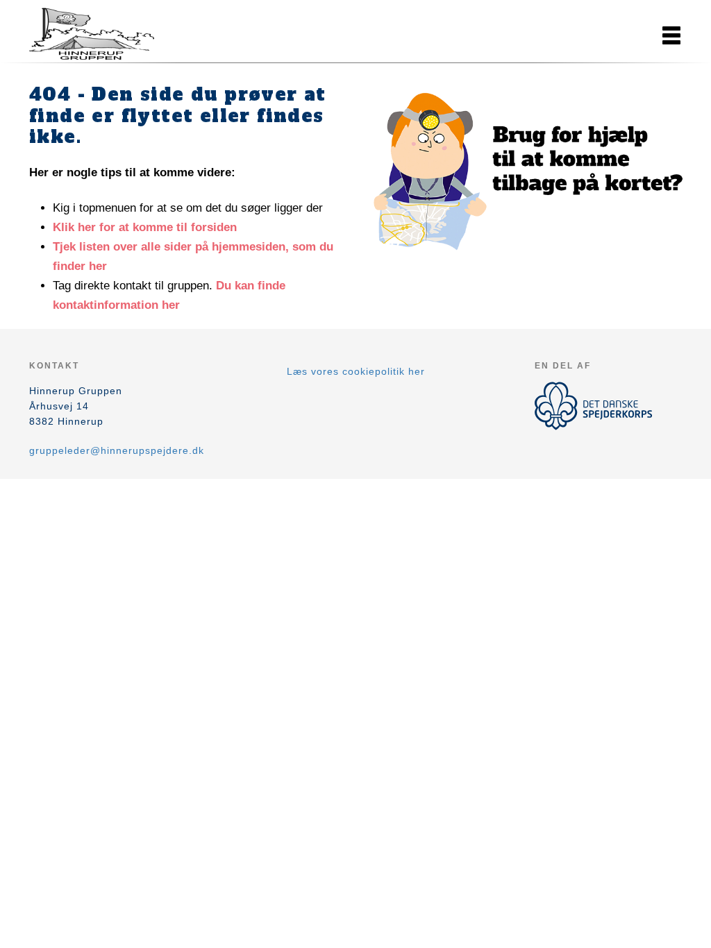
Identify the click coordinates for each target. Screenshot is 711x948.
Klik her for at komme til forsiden (145, 227)
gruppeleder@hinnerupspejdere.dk (116, 450)
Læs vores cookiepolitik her (356, 371)
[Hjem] (91, 33)
